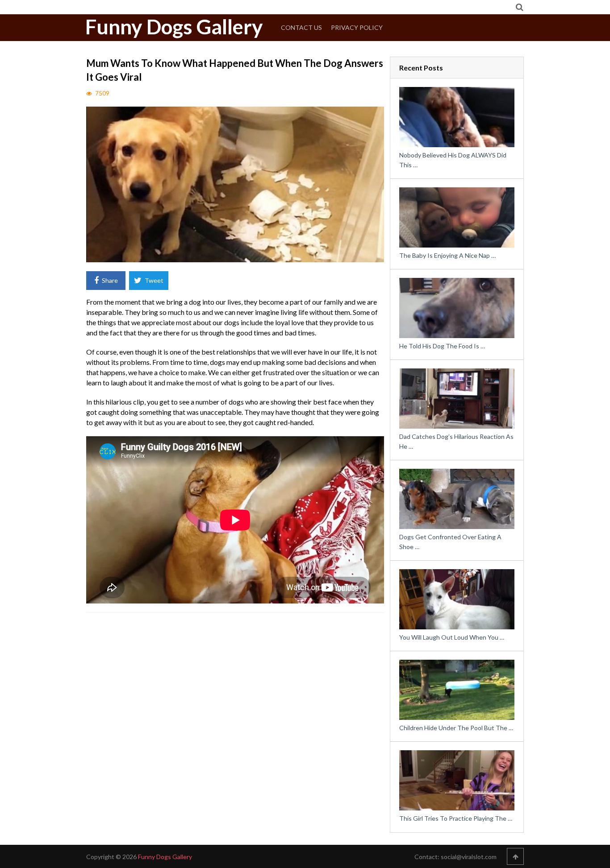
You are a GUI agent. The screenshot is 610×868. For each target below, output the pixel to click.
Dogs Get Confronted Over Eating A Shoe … (450, 541)
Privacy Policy (357, 27)
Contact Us (301, 27)
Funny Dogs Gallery (174, 27)
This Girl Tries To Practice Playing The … (455, 818)
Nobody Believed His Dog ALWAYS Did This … (452, 160)
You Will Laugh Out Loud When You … (451, 637)
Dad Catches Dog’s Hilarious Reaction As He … (456, 441)
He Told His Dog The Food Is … (442, 346)
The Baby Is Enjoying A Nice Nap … (447, 255)
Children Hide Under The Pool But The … (456, 728)
